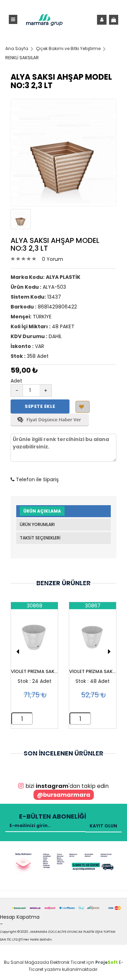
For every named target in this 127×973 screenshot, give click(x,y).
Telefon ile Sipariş (36, 479)
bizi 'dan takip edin (67, 786)
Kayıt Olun (103, 826)
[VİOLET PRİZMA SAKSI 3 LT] (34, 639)
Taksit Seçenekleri (40, 538)
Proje (106, 962)
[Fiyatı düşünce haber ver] (50, 424)
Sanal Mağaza (27, 962)
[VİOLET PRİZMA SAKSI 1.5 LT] (92, 639)
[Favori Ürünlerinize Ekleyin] (82, 407)
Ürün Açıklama (42, 511)
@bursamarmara (63, 795)
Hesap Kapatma (20, 916)
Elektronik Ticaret (67, 962)
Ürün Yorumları (37, 524)
